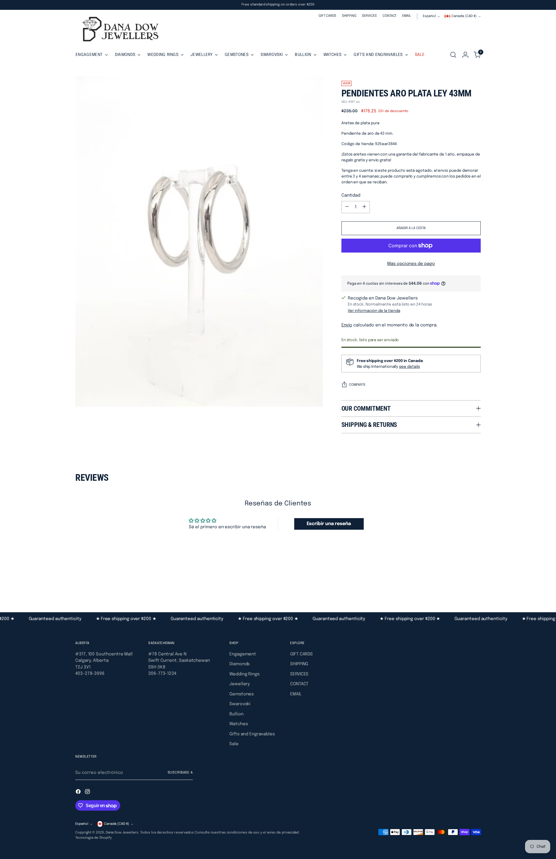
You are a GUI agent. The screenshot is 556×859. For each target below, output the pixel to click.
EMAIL (295, 694)
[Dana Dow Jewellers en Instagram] (88, 793)
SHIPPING (299, 664)
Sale (234, 744)
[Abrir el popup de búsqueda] (453, 55)
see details (409, 367)
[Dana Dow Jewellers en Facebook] (78, 793)
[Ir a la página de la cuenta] (465, 55)
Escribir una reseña (329, 523)
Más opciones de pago (411, 264)
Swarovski (239, 704)
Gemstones (241, 694)
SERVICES (299, 674)
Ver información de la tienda (374, 311)
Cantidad (350, 195)
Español (429, 16)
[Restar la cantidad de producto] (347, 207)
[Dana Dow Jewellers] (118, 30)
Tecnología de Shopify (93, 838)
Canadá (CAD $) (464, 16)
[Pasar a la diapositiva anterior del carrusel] (462, 581)
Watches (238, 724)
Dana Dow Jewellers (122, 832)
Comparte (357, 385)
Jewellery (239, 684)
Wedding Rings (244, 674)
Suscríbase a (180, 772)
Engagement (242, 654)
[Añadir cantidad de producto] (364, 207)
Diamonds (239, 664)
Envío (346, 325)
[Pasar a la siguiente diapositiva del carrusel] (476, 581)
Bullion (236, 714)
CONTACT (299, 684)
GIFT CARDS (301, 654)
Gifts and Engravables (252, 734)
